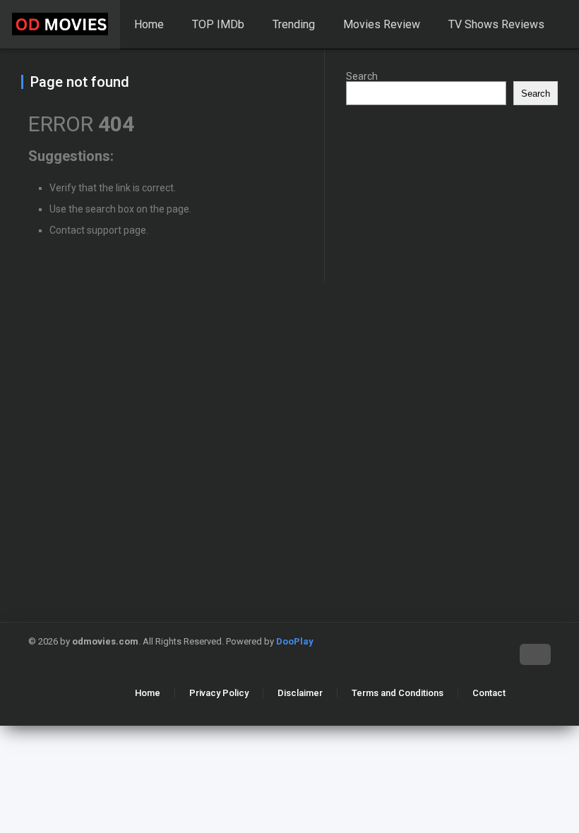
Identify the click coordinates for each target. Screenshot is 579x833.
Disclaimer (300, 693)
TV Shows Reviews (496, 24)
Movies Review (381, 24)
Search (362, 76)
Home (149, 24)
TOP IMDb (218, 24)
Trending (294, 24)
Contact (489, 693)
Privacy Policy (219, 693)
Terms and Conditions (397, 693)
